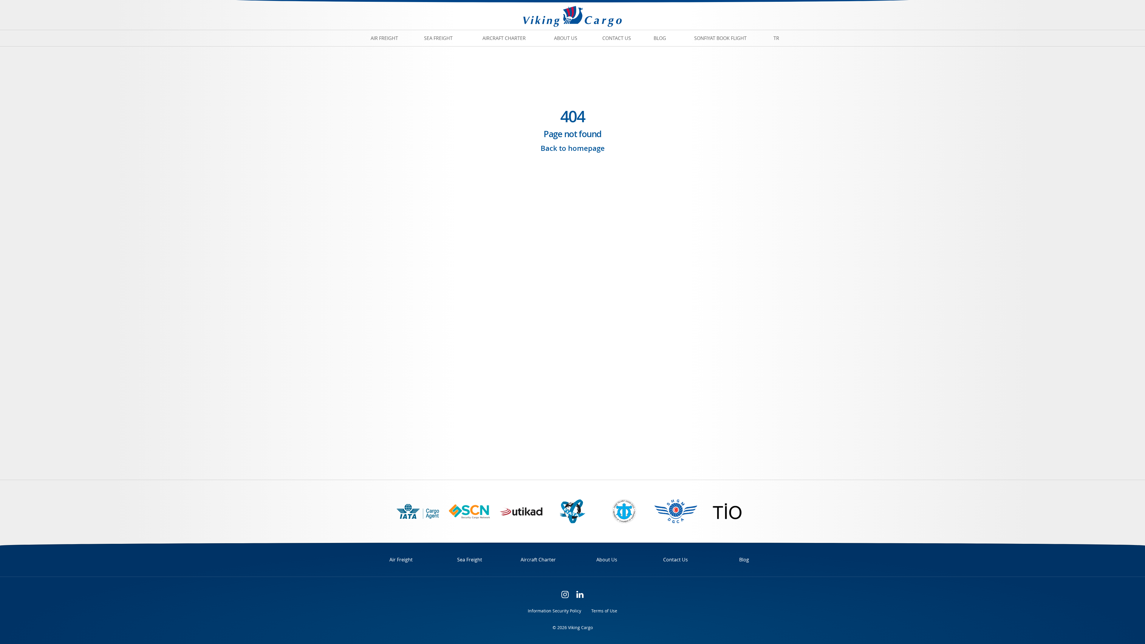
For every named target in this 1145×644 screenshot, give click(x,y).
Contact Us (616, 38)
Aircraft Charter (504, 38)
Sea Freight (438, 38)
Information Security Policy (554, 611)
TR (776, 38)
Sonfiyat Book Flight (720, 38)
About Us (565, 38)
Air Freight (384, 38)
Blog (660, 38)
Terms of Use (604, 611)
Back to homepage (573, 148)
